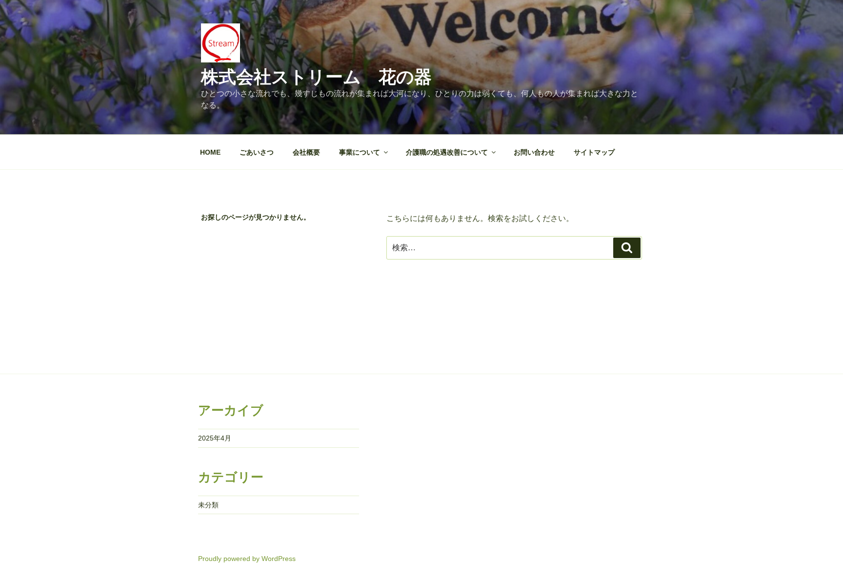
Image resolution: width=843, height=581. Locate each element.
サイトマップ (594, 152)
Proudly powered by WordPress (247, 558)
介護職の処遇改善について (447, 152)
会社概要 (306, 152)
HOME (210, 152)
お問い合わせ (534, 152)
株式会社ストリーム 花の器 (316, 77)
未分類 (208, 505)
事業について (359, 152)
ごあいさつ (257, 152)
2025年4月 (214, 438)
